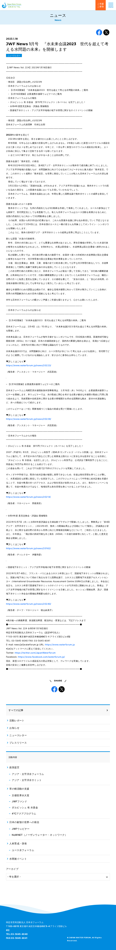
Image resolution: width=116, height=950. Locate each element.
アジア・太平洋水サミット (27, 780)
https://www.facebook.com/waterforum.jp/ (41, 657)
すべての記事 (15, 710)
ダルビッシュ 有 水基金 (25, 807)
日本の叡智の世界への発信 (24, 822)
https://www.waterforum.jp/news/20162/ (28, 548)
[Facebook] (99, 32)
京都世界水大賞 (20, 795)
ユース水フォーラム (23, 850)
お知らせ (14, 727)
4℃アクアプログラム (24, 813)
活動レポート (16, 720)
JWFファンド (19, 801)
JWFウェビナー (20, 828)
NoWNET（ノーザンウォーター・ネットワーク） (39, 834)
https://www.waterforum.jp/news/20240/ (28, 604)
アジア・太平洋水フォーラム (28, 774)
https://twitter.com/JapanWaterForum (35, 652)
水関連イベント (18, 858)
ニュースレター (14, 55)
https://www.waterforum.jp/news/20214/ (28, 497)
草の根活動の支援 (19, 788)
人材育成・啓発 (18, 843)
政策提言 (14, 767)
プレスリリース (18, 742)
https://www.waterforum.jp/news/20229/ (28, 419)
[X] (106, 32)
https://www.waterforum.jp (60, 644)
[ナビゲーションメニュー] (111, 5)
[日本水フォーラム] (11, 5)
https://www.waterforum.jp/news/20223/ (28, 365)
